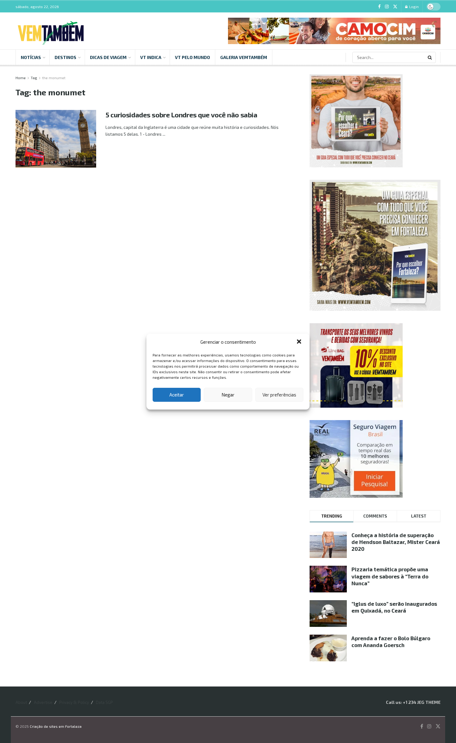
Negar (228, 394)
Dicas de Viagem (108, 57)
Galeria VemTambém (243, 57)
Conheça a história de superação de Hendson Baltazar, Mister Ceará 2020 (395, 542)
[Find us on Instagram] (387, 6)
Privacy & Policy (74, 702)
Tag (34, 77)
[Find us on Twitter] (395, 6)
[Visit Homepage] (51, 31)
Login (413, 6)
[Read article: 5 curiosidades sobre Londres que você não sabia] (56, 139)
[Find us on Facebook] (379, 6)
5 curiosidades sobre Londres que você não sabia (181, 115)
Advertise (43, 702)
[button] (299, 342)
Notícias (31, 57)
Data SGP (104, 702)
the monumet (53, 77)
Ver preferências (279, 394)
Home (21, 77)
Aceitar (176, 394)
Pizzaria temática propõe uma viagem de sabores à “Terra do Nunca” (389, 576)
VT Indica (150, 57)
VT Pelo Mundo (192, 57)
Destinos (65, 57)
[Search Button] (430, 57)
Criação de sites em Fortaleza (56, 726)
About (21, 702)
